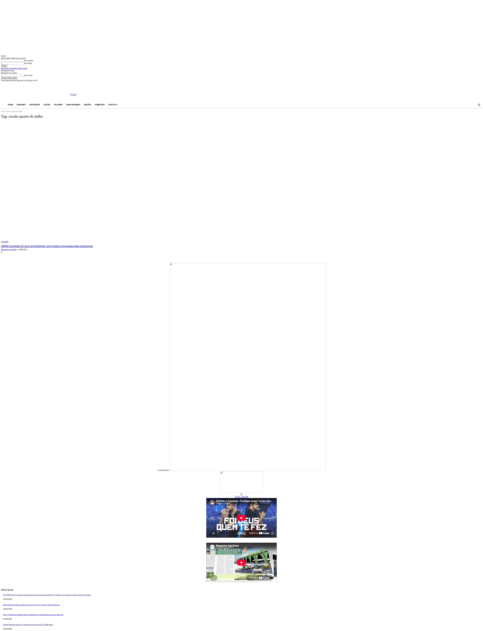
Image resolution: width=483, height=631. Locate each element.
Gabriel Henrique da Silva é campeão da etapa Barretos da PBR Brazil (28, 625)
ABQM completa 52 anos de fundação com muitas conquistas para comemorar (47, 246)
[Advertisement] (191, 94)
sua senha (28, 63)
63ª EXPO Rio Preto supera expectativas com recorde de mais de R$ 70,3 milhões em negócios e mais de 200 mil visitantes (47, 595)
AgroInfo (4, 242)
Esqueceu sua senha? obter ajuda (14, 68)
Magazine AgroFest (9, 249)
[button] (479, 105)
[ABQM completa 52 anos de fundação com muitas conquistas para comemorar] (123, 182)
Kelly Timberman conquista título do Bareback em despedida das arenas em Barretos (33, 615)
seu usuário (28, 61)
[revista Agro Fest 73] (248, 470)
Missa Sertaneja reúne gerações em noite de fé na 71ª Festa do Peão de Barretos (31, 605)
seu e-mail (28, 75)
